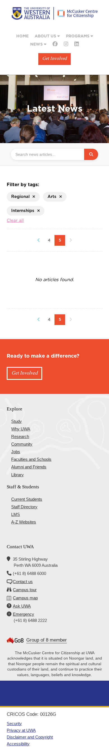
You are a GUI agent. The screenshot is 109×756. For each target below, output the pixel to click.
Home (22, 36)
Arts (52, 197)
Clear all (15, 220)
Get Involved (54, 59)
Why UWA (20, 428)
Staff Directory (24, 506)
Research (20, 436)
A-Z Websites (23, 522)
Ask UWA (22, 606)
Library (17, 474)
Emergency (23, 614)
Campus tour (25, 589)
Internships (22, 211)
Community (21, 444)
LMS (15, 514)
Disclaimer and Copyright (30, 737)
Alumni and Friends (28, 466)
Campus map (25, 597)
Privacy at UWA (21, 730)
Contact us (23, 581)
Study (16, 421)
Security (14, 723)
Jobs (15, 451)
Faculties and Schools (31, 459)
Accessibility (18, 744)
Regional (20, 197)
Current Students (26, 499)
